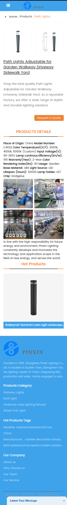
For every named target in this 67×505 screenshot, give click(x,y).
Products (26, 16)
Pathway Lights (13, 392)
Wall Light (10, 398)
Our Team (10, 474)
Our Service (11, 480)
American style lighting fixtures (24, 405)
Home (13, 17)
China (7, 433)
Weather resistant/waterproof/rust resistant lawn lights (27, 427)
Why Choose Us (14, 468)
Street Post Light (14, 411)
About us (9, 462)
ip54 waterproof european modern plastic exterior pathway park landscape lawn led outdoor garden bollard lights (32, 445)
